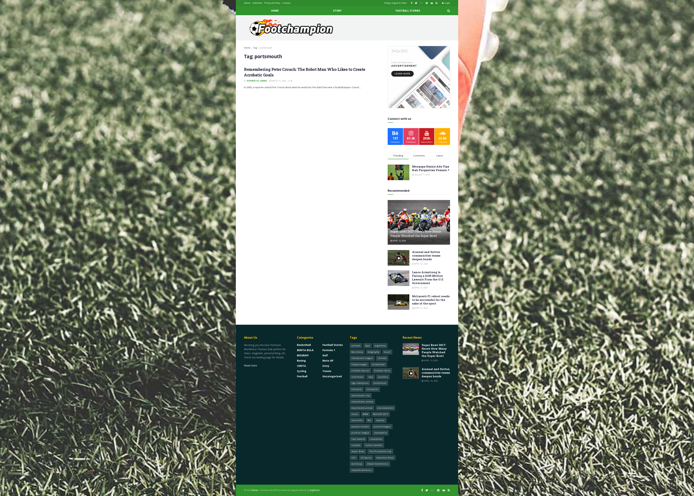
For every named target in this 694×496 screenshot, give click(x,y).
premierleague (382, 426)
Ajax (367, 345)
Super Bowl (358, 451)
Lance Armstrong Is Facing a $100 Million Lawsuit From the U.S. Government (428, 277)
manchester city (361, 395)
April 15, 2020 (399, 240)
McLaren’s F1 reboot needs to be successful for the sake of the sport (431, 299)
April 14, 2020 (421, 263)
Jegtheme (315, 490)
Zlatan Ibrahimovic (377, 463)
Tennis (326, 371)
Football (302, 376)
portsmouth (266, 47)
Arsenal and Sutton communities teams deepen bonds (426, 255)
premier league (360, 432)
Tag (255, 47)
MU (369, 420)
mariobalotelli (385, 408)
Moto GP (327, 360)
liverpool (357, 389)
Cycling (301, 371)
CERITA (301, 366)
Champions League (362, 358)
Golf (325, 355)
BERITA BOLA (305, 350)
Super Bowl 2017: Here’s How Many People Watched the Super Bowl (415, 233)
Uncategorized (332, 376)
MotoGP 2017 (380, 414)
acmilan (356, 345)
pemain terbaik (360, 426)
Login (447, 3)
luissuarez (372, 389)
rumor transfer (373, 445)
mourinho (357, 420)
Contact (286, 3)
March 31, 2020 (278, 80)
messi (355, 414)
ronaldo (356, 445)
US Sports (366, 457)
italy (370, 376)
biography (373, 352)
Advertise (257, 3)
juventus (383, 376)
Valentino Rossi (385, 457)
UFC (354, 457)
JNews (255, 490)
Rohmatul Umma (257, 80)
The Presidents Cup (380, 451)
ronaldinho (376, 439)
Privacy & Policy (272, 3)
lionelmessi (379, 383)
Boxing (301, 360)
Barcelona (357, 352)
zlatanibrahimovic (362, 470)
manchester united (362, 401)
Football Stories (408, 10)
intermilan (357, 376)
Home (275, 10)
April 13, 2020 (421, 287)
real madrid (358, 439)
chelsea (382, 358)
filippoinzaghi (359, 364)
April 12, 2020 (421, 308)
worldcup (357, 463)
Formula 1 (328, 350)
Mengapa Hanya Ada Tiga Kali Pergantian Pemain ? (430, 168)
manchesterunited (362, 408)
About (247, 3)
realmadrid (380, 432)
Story (337, 10)
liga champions (360, 383)
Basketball (304, 345)
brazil (387, 352)
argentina (380, 345)
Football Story (382, 370)
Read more (250, 365)
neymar (380, 420)
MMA (365, 414)
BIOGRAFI (303, 355)
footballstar (378, 364)
